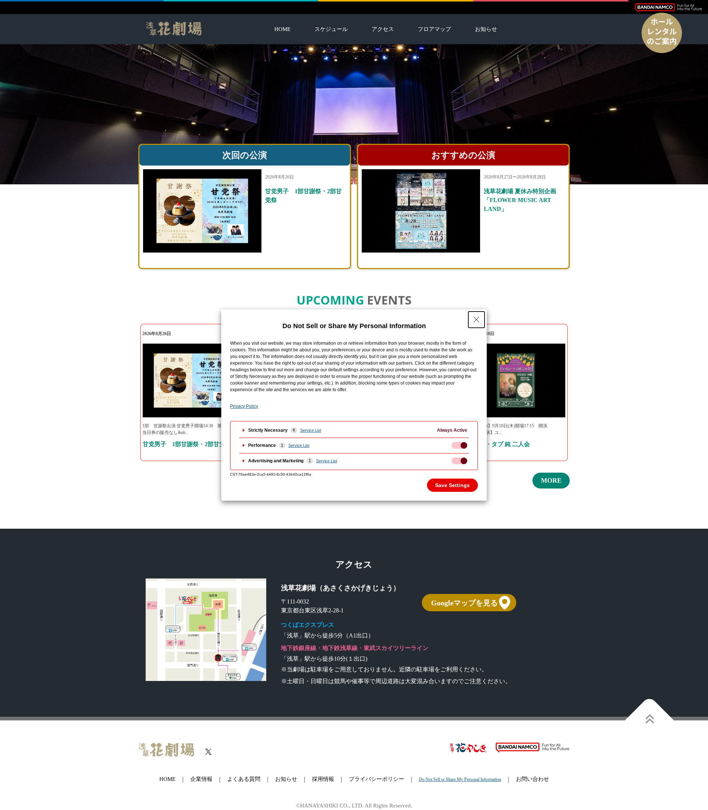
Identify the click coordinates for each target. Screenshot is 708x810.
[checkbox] (459, 445)
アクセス (383, 29)
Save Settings (452, 485)
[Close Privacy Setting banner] (476, 320)
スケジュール (331, 29)
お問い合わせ (532, 779)
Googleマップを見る (464, 603)
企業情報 (201, 779)
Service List (310, 430)
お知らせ (486, 29)
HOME (282, 29)
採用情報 (323, 779)
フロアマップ (434, 29)
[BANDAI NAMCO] (668, 8)
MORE (551, 480)
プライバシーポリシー (376, 779)
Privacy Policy (244, 406)
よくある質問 (243, 779)
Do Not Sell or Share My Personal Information (460, 779)
